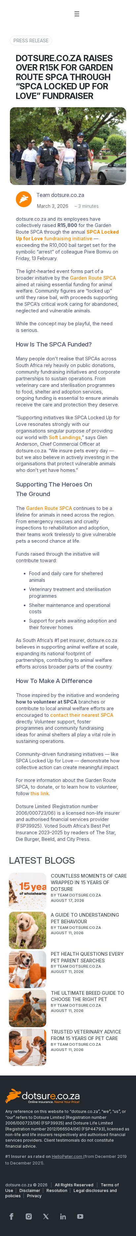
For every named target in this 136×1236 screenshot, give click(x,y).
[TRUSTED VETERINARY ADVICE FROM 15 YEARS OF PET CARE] (27, 1048)
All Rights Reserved (74, 1184)
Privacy (34, 1195)
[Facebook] (11, 1216)
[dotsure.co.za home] (42, 1097)
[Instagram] (28, 1216)
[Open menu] (77, 14)
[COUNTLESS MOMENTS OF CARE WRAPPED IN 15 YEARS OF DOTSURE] (27, 892)
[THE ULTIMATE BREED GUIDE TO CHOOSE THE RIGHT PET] (27, 1009)
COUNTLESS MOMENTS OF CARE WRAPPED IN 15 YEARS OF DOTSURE (89, 882)
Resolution (57, 1190)
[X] (46, 1216)
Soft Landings (65, 437)
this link (40, 793)
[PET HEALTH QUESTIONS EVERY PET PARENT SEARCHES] (27, 970)
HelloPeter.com (67, 1156)
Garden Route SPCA (93, 278)
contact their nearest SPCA (81, 715)
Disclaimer (29, 1190)
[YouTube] (80, 1216)
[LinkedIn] (63, 1216)
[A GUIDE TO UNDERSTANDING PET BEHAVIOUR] (27, 931)
